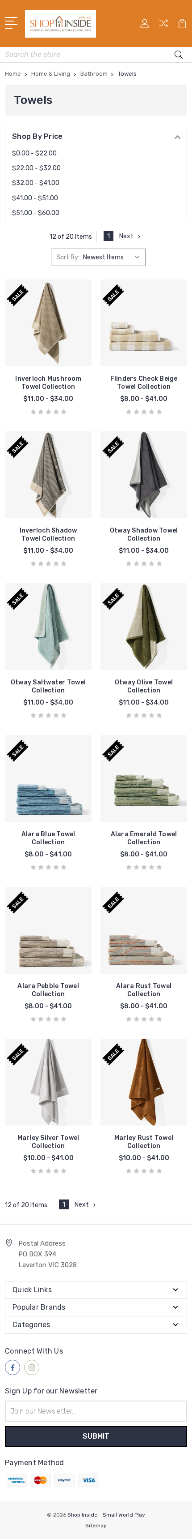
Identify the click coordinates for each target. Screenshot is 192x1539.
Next (126, 236)
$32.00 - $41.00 (35, 183)
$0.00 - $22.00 (34, 153)
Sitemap (96, 1525)
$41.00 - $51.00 (35, 198)
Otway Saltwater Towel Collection (48, 686)
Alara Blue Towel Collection (48, 838)
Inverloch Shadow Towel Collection (48, 534)
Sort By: (67, 257)
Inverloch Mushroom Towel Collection (48, 383)
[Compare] (163, 26)
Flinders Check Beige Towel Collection (144, 383)
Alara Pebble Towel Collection (48, 990)
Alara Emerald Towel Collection (144, 838)
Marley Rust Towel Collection (143, 1142)
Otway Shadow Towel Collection (144, 534)
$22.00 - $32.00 (36, 168)
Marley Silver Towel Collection (48, 1142)
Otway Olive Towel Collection (144, 686)
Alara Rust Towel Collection (143, 990)
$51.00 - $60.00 (35, 213)
